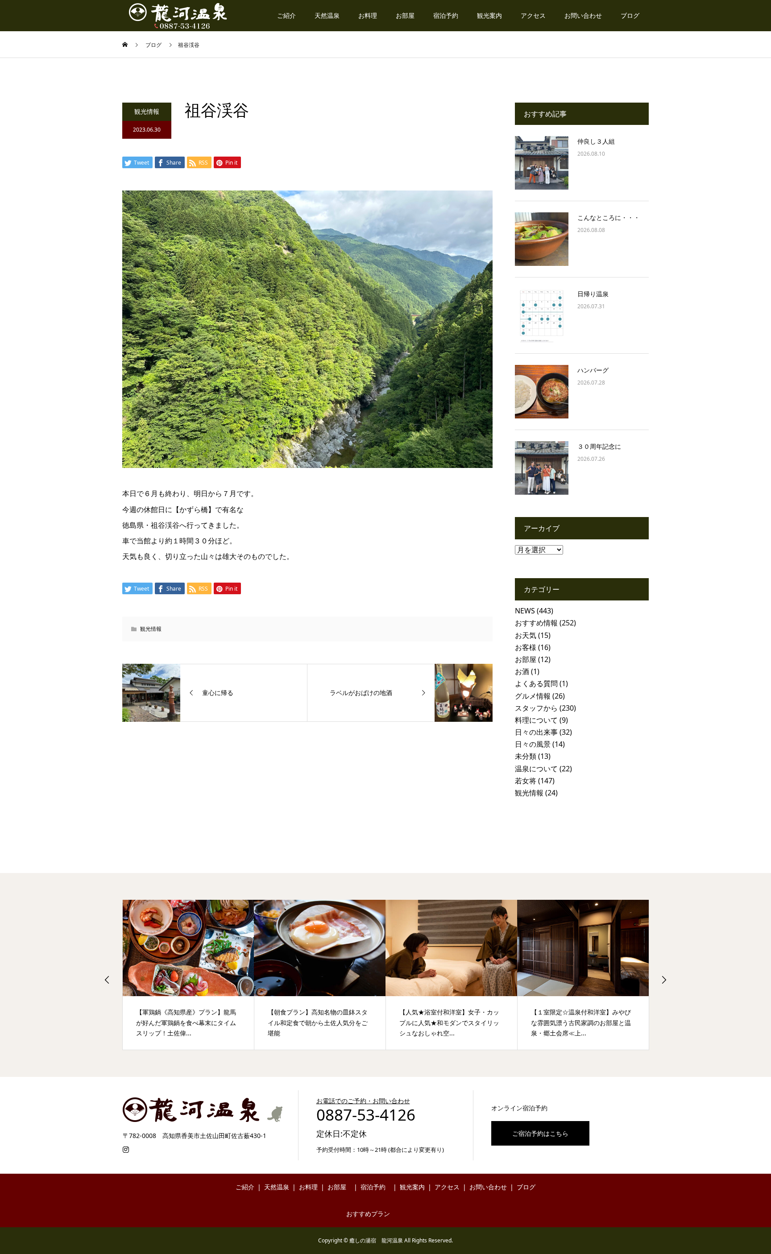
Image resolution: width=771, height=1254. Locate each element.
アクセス (533, 15)
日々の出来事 (536, 732)
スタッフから (536, 708)
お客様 (525, 647)
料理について (536, 720)
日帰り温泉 (593, 294)
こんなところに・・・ (608, 217)
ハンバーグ (593, 370)
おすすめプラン (368, 1213)
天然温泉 (327, 15)
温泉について (536, 769)
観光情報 (146, 111)
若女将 (525, 781)
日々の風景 (533, 744)
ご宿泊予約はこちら (540, 1133)
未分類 (525, 756)
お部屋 (405, 15)
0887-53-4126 (365, 1114)
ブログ (630, 15)
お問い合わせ (583, 15)
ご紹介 (286, 15)
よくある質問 (536, 683)
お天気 (525, 635)
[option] (188, 975)
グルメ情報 (533, 696)
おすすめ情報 (536, 623)
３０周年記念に (599, 446)
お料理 (367, 15)
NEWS (525, 611)
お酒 (522, 671)
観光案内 (489, 15)
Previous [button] (107, 979)
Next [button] (663, 979)
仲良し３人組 (596, 141)
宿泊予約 (445, 15)
